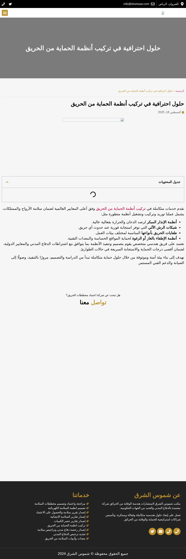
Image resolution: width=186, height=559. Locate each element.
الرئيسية (179, 91)
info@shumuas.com (136, 3)
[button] (5, 13)
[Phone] (3, 4)
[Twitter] (10, 4)
